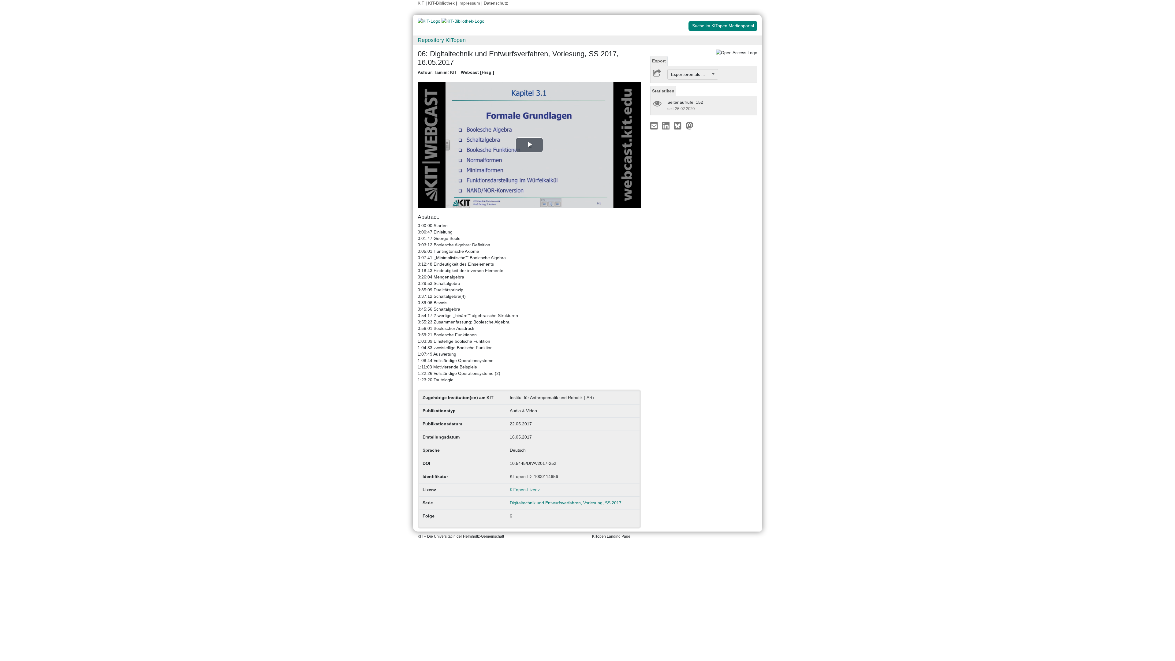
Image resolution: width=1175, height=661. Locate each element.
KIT (421, 3)
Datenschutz (496, 3)
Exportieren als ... (691, 74)
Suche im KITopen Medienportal (723, 25)
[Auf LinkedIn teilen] (666, 125)
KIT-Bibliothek (442, 3)
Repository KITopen (442, 40)
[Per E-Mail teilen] (654, 125)
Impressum (469, 3)
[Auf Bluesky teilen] (679, 125)
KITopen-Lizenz (525, 489)
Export (659, 60)
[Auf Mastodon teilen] (689, 125)
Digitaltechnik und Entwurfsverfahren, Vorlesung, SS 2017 (565, 502)
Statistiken (663, 90)
